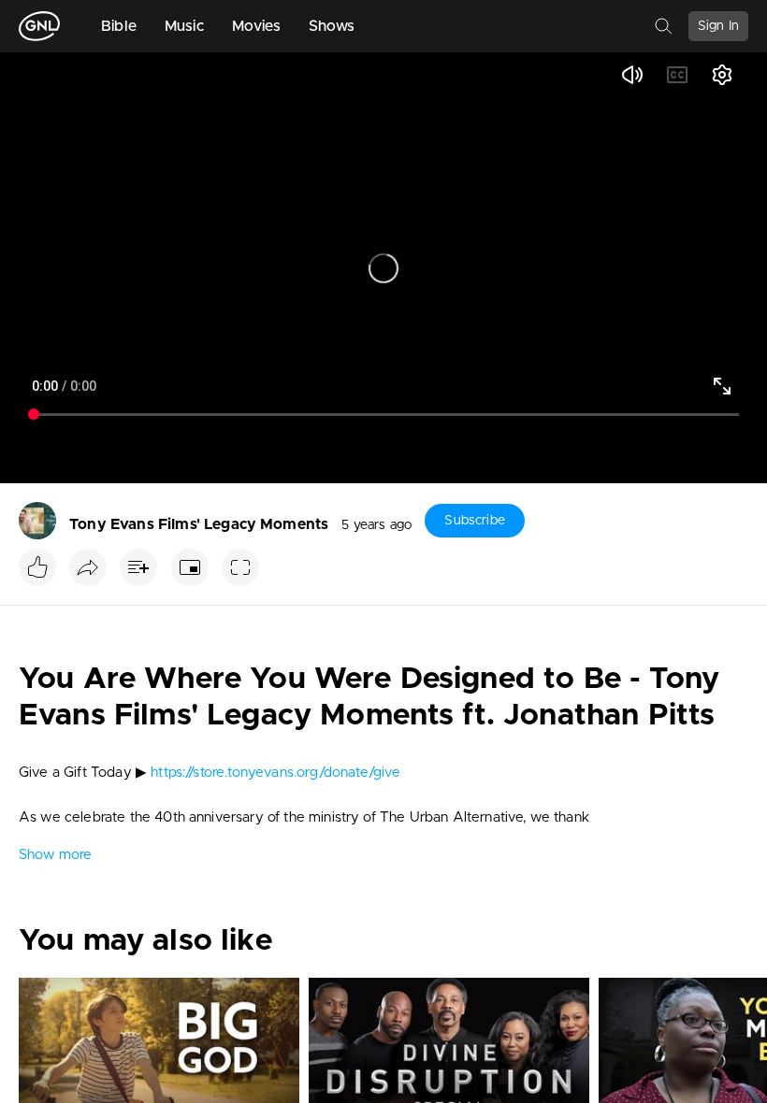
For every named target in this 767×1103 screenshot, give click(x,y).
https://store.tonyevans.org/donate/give (275, 773)
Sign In (718, 26)
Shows (332, 26)
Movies (256, 26)
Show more (55, 855)
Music (184, 26)
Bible (119, 26)
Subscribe (474, 520)
